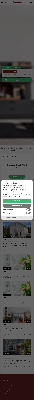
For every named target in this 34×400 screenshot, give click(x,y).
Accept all (17, 200)
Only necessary (17, 205)
